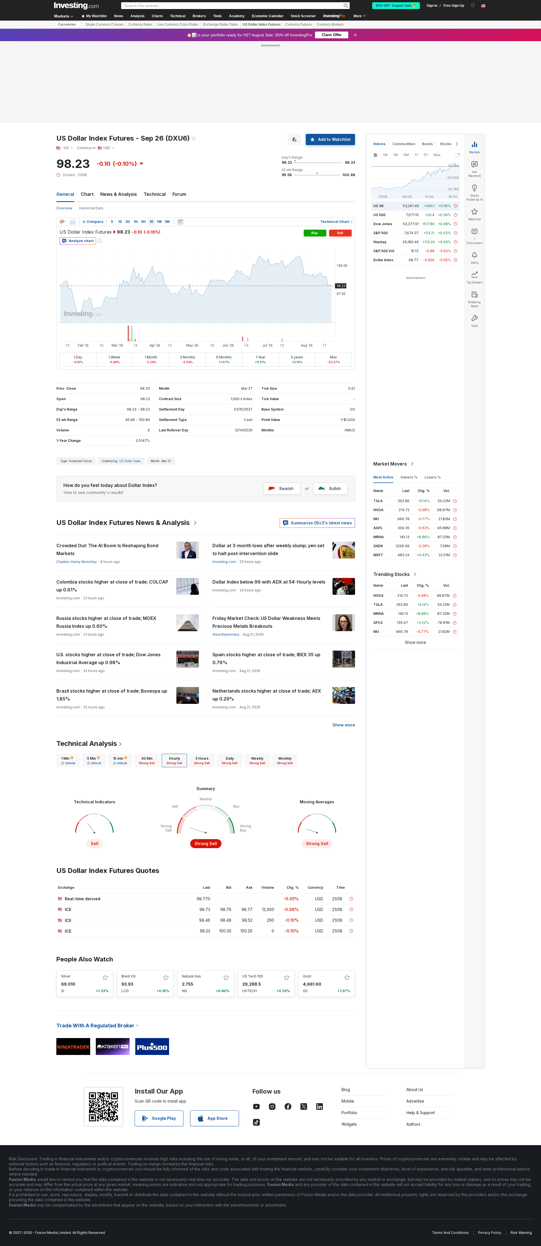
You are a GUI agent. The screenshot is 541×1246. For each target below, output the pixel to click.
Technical (155, 194)
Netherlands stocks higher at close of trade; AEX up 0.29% (266, 695)
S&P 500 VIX (383, 251)
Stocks (445, 144)
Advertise (415, 1101)
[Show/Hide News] (180, 222)
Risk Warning (521, 1233)
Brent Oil (128, 976)
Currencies (67, 24)
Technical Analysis (86, 743)
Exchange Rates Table (220, 24)
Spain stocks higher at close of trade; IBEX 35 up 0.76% (266, 658)
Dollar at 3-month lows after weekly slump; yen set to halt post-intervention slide (268, 549)
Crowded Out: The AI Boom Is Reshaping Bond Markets (107, 549)
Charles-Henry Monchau (76, 562)
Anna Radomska (225, 634)
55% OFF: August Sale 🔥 (396, 6)
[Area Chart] (73, 222)
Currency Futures (298, 24)
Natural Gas (191, 976)
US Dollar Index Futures (262, 24)
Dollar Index (383, 260)
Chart (87, 194)
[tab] (68, 760)
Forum (179, 194)
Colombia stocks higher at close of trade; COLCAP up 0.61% (112, 586)
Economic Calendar (267, 16)
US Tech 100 (252, 976)
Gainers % (409, 477)
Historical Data (91, 208)
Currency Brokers (330, 24)
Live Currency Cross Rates (177, 24)
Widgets (349, 1124)
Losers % (433, 477)
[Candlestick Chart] (62, 222)
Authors (413, 1124)
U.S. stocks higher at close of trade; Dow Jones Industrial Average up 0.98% (108, 658)
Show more (343, 724)
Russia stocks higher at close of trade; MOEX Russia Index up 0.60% (106, 622)
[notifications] (473, 5)
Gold (307, 976)
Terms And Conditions (450, 1233)
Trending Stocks (391, 574)
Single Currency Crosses (104, 24)
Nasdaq (379, 242)
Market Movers (390, 464)
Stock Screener (303, 16)
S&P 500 (380, 233)
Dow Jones (382, 224)
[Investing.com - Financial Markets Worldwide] (76, 6)
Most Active (383, 477)
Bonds (427, 144)
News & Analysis (118, 194)
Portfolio (349, 1112)
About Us (414, 1089)
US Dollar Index (130, 461)
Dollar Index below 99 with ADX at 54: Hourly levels (268, 582)
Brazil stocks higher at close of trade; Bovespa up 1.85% (111, 695)
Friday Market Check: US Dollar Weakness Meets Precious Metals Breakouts (266, 622)
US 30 (378, 206)
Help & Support (420, 1112)
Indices (379, 144)
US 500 (379, 215)
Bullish (335, 488)
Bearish (286, 488)
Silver (65, 976)
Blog (346, 1089)
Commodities (404, 144)
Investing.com (224, 562)
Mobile (348, 1101)
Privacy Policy (489, 1233)
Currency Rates (140, 24)
